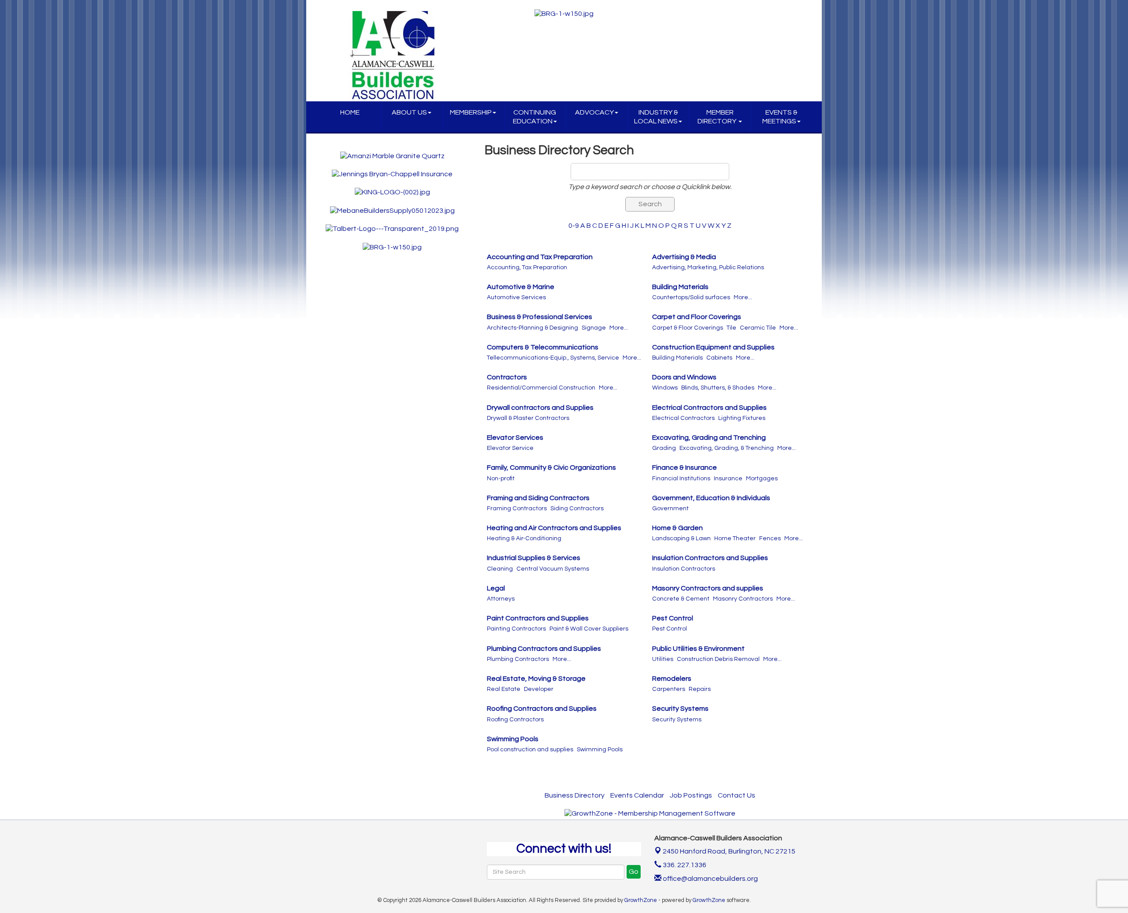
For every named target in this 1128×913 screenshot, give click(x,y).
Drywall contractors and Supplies (540, 407)
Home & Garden (677, 527)
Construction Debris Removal (718, 659)
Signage (594, 328)
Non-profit (501, 478)
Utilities (662, 659)
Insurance (728, 478)
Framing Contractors (517, 508)
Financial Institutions (681, 478)
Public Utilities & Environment (698, 648)
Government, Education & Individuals (711, 497)
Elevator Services (515, 437)
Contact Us (736, 795)
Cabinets (719, 358)
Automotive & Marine (520, 286)
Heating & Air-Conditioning (524, 538)
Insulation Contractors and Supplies (710, 557)
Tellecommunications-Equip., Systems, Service (553, 358)
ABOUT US (409, 112)
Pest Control (672, 618)
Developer (538, 689)
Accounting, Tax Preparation (527, 267)
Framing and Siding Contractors (538, 497)
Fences (770, 538)
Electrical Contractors (683, 418)
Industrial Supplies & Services (533, 557)
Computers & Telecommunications (542, 347)
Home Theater (735, 538)
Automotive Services (516, 297)
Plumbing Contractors (518, 659)
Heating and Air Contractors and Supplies (554, 527)
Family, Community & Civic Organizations (551, 467)
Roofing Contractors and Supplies (542, 708)
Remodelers (671, 678)
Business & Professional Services (539, 316)
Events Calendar (637, 795)
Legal (496, 588)
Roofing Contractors (515, 719)
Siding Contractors (577, 508)
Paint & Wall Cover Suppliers (588, 629)
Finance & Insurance (684, 467)
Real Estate (503, 689)
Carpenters (668, 689)
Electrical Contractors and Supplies (709, 407)
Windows (665, 388)
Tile (731, 328)
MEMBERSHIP (471, 112)
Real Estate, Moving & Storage (536, 678)
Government (670, 508)
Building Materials (680, 286)
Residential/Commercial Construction (541, 388)
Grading (664, 448)
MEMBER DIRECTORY (718, 117)
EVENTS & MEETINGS (780, 117)
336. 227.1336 (683, 864)
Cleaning (500, 569)
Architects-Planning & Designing (532, 328)
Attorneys (501, 599)
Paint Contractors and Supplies (538, 618)
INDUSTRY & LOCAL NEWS (656, 117)
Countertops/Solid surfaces (691, 297)
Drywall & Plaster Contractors (528, 418)
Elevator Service (510, 448)
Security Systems (680, 708)
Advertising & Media (684, 256)
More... (743, 297)
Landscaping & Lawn (681, 538)
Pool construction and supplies (530, 749)
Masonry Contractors (743, 599)
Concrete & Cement (680, 599)
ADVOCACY (594, 112)
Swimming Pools (512, 738)
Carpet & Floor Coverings (687, 328)
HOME (350, 112)
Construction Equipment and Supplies (713, 347)
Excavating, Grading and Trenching (709, 437)
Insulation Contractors (683, 569)
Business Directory (575, 795)
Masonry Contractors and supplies (707, 588)
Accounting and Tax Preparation (540, 256)
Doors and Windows (684, 377)
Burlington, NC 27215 (729, 851)
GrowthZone (640, 900)
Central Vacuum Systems (552, 569)
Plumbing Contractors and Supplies (544, 648)
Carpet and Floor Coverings (696, 316)
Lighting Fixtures (741, 418)
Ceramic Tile (758, 328)
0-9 (573, 225)
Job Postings (691, 795)
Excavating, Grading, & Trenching (726, 448)
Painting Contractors (516, 629)
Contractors (507, 377)
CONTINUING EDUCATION (535, 117)
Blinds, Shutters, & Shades (717, 388)
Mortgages (762, 478)
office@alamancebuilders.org (709, 878)
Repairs (700, 689)
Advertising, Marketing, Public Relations (708, 267)
